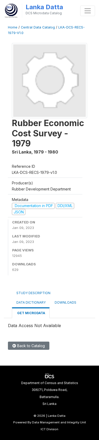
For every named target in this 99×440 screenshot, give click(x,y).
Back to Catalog (30, 345)
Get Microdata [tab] (30, 313)
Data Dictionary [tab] (31, 302)
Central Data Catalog (38, 27)
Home (12, 27)
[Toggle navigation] (87, 11)
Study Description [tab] (33, 293)
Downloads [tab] (65, 302)
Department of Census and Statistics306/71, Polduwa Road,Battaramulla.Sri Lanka (49, 393)
